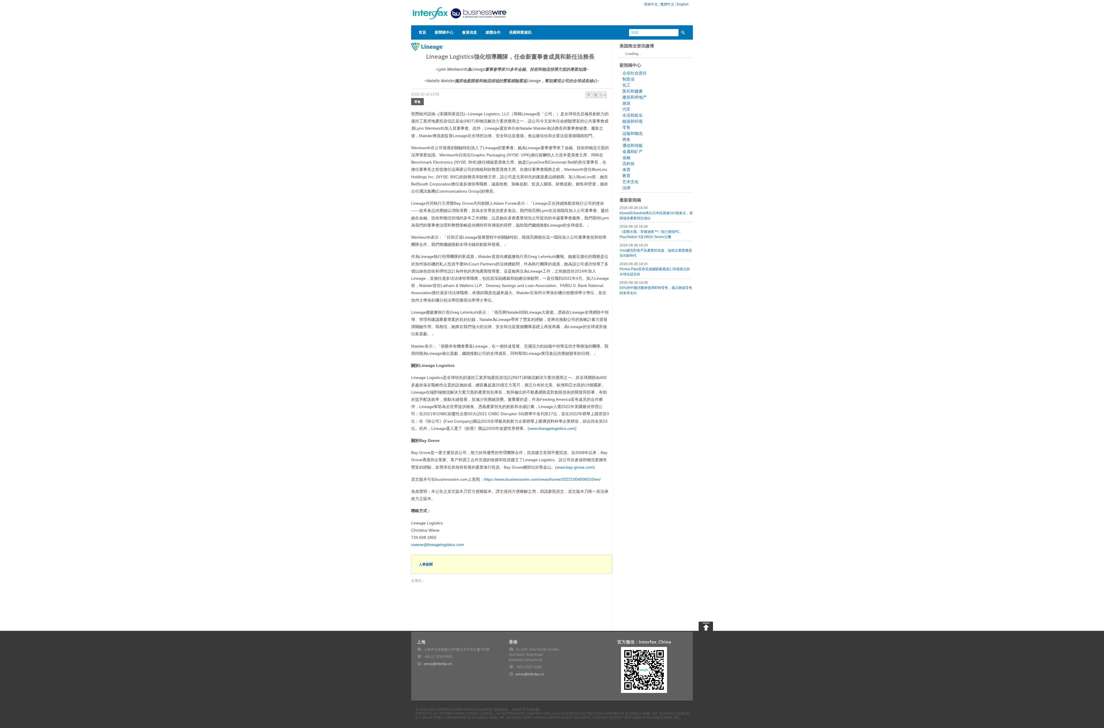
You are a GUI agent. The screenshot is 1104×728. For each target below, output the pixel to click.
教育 (626, 175)
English (683, 4)
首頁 (422, 32)
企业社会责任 (634, 73)
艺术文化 (630, 181)
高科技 (628, 163)
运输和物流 (632, 133)
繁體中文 (667, 4)
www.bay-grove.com (575, 467)
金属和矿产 (632, 151)
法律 (626, 187)
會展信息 (469, 32)
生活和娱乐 (632, 115)
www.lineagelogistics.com (552, 428)
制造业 (628, 79)
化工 (626, 85)
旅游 (626, 103)
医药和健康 (632, 91)
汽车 (626, 109)
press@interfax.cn (438, 664)
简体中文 (651, 4)
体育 (626, 169)
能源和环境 (632, 121)
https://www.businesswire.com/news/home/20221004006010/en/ (542, 479)
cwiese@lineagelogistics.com (437, 544)
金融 (626, 157)
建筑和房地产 (634, 97)
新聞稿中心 (444, 32)
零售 (417, 101)
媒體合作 (493, 32)
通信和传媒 (632, 145)
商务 (626, 139)
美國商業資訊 (520, 32)
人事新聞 (426, 564)
